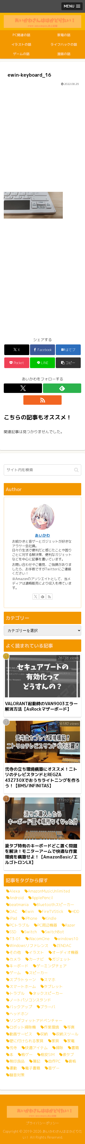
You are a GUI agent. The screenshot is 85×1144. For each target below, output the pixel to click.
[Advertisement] (42, 138)
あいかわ (42, 535)
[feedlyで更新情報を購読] (62, 388)
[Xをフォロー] (23, 388)
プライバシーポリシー (42, 1123)
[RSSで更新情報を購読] (42, 400)
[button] (68, 362)
